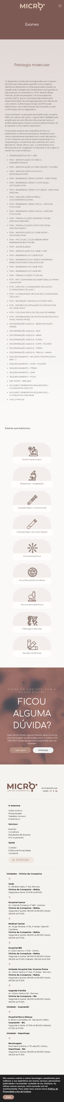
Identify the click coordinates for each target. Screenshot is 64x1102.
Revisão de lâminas (32, 653)
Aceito (8, 1097)
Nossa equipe (15, 813)
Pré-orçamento (16, 837)
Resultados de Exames (19, 835)
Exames (12, 829)
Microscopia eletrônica (32, 604)
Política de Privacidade (19, 850)
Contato (12, 847)
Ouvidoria (13, 853)
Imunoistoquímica (32, 556)
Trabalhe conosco (17, 816)
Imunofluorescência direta (32, 580)
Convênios (13, 832)
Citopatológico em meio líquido (32, 532)
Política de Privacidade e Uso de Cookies (30, 1090)
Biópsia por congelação (32, 483)
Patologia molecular (32, 628)
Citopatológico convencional (32, 508)
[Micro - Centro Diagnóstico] (32, 5)
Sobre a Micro (15, 810)
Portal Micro (14, 819)
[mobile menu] (60, 5)
